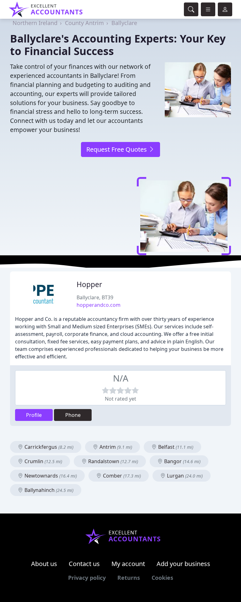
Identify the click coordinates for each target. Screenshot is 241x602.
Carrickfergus (48, 446)
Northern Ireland (35, 23)
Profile (34, 415)
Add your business (183, 563)
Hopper (89, 284)
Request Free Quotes (117, 149)
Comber (121, 475)
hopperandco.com (98, 304)
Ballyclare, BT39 (95, 297)
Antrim (115, 446)
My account (128, 563)
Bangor (182, 461)
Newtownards (50, 475)
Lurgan (184, 475)
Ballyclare (124, 23)
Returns (128, 577)
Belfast (175, 446)
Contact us (84, 563)
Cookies (162, 577)
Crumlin (42, 461)
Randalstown (112, 461)
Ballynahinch (48, 490)
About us (44, 563)
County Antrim (84, 23)
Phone (73, 415)
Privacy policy (87, 577)
